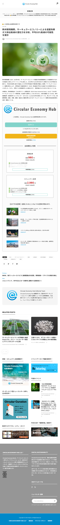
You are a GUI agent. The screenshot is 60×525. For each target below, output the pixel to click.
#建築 (29, 257)
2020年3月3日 (21, 344)
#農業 (21, 259)
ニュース (9, 13)
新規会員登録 (31, 136)
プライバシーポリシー (40, 520)
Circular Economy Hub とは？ (18, 520)
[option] (15, 331)
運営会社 (31, 520)
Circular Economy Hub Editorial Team (13, 38)
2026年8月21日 (47, 395)
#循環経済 (35, 257)
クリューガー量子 (34, 342)
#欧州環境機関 (43, 257)
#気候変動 (5, 259)
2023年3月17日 (41, 342)
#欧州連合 (51, 257)
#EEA (10, 257)
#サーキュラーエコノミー (19, 257)
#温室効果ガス (13, 259)
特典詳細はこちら (30, 169)
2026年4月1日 (24, 38)
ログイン (31, 125)
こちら (34, 140)
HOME (4, 13)
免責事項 (50, 520)
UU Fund (42, 462)
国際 (14, 13)
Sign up (55, 501)
